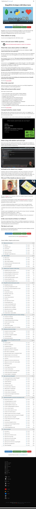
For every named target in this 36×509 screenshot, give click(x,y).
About (7, 473)
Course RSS (7, 470)
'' (7, 1)
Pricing (7, 461)
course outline (8, 80)
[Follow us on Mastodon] (17, 496)
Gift (29, 27)
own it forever (21, 25)
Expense (8, 462)
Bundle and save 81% (17, 27)
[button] (34, 1)
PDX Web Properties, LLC (14, 502)
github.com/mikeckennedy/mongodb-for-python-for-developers (18, 44)
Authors (7, 465)
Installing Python (8, 466)
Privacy (7, 467)
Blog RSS (7, 471)
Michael (7, 196)
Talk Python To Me (23, 199)
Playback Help (8, 472)
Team (25, 27)
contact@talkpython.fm (23, 236)
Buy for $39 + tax (9, 27)
